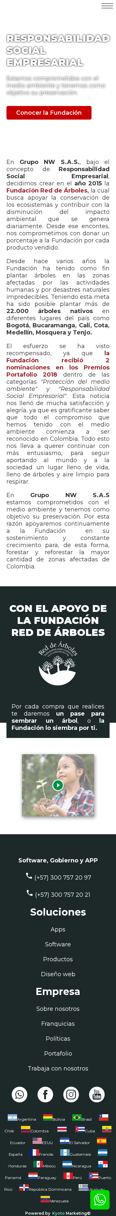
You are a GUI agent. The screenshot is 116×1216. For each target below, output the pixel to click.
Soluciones (58, 912)
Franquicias (58, 1023)
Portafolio (58, 1053)
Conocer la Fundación (49, 112)
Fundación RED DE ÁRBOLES (58, 626)
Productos (58, 959)
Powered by (37, 1213)
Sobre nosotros (58, 1008)
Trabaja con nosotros (58, 1068)
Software (58, 944)
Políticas (58, 1038)
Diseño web (58, 974)
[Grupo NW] (30, 15)
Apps (58, 929)
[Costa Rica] (62, 1132)
